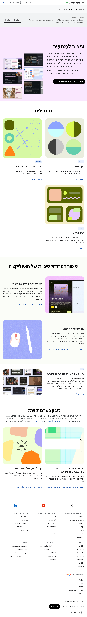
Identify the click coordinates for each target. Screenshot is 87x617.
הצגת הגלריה (79, 394)
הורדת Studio (52, 556)
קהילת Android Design (28, 468)
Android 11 (80, 566)
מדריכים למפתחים (50, 549)
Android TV (24, 530)
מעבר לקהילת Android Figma (29, 487)
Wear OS (25, 520)
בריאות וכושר (52, 523)
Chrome (81, 583)
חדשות (82, 530)
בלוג (83, 534)
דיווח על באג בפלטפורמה (20, 546)
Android (81, 517)
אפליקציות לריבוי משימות (27, 284)
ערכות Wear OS (54, 421)
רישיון (76, 601)
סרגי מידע (78, 233)
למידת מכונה (52, 520)
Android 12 (80, 563)
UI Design (80, 9)
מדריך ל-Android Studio (48, 546)
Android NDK (52, 560)
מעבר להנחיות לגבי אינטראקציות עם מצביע (66, 349)
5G (55, 534)
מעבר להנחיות (36, 179)
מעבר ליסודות (78, 179)
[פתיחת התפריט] (83, 2)
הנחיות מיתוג (68, 601)
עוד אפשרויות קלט (73, 329)
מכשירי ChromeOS (21, 523)
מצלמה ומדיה (51, 527)
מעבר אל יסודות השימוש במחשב (69, 82)
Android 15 (80, 553)
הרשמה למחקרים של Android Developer (18, 557)
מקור (82, 527)
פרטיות (54, 530)
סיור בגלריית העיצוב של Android (66, 373)
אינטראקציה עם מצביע (28, 166)
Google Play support (21, 553)
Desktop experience (63, 9)
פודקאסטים (80, 537)
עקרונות (79, 166)
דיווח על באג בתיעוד (21, 549)
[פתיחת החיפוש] (30, 2)
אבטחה (81, 523)
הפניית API (53, 553)
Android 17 (80, 546)
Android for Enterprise (77, 520)
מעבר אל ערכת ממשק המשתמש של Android (66, 487)
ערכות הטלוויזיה (37, 421)
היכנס (4, 3)
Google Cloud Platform (76, 590)
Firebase (81, 587)
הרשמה (54, 606)
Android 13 (80, 560)
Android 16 (80, 549)
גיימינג (54, 517)
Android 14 (80, 556)
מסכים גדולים (23, 517)
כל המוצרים (80, 594)
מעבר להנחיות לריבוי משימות (30, 305)
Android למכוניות (22, 527)
